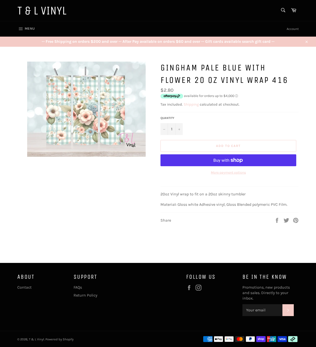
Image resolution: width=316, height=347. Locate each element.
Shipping (191, 104)
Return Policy (85, 295)
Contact (24, 287)
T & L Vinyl (36, 339)
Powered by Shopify (59, 339)
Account (293, 29)
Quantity (167, 118)
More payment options (228, 172)
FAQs (78, 287)
